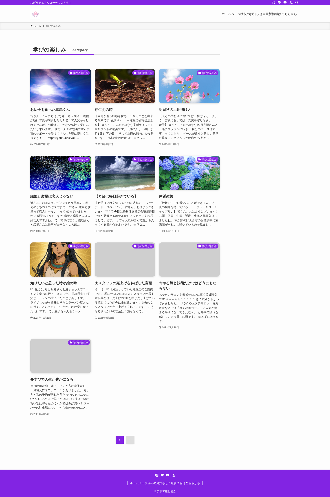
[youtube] (285, 2)
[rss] (291, 2)
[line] (279, 2)
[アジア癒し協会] (35, 14)
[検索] (297, 2)
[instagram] (273, 2)
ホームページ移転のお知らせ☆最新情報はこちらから (165, 483)
